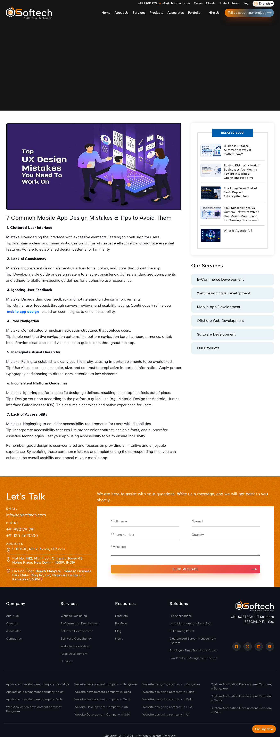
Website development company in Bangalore (105, 684)
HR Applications (181, 616)
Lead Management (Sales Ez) (190, 623)
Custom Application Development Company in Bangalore (241, 686)
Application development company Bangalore (37, 684)
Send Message (185, 569)
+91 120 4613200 (22, 535)
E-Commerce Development (220, 279)
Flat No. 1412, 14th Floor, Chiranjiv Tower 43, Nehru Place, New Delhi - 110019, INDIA (47, 560)
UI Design (67, 661)
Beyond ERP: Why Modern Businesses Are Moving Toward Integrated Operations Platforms (242, 172)
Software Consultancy (76, 638)
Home (106, 13)
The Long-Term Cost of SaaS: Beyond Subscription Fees (240, 192)
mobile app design (23, 311)
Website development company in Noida (102, 692)
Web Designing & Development (223, 293)
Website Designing (74, 616)
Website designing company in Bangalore (171, 684)
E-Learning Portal (182, 631)
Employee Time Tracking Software (194, 650)
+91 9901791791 (148, 3)
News (236, 3)
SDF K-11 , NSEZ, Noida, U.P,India (38, 549)
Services (139, 13)
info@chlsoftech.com (176, 3)
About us (122, 13)
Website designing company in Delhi (167, 699)
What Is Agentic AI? (238, 230)
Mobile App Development (218, 307)
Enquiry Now (264, 729)
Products (156, 13)
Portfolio (194, 13)
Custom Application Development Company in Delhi (241, 710)
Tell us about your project (247, 13)
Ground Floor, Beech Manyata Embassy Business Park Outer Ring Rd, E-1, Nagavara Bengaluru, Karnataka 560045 (51, 575)
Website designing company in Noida (168, 692)
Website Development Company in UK (101, 707)
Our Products (208, 348)
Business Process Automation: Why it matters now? (237, 150)
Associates (175, 13)
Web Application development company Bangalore (34, 709)
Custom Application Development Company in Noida (241, 698)
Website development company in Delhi (102, 699)
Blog (245, 3)
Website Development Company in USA (102, 714)
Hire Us (214, 13)
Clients (210, 3)
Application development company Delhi (34, 699)
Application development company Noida (35, 692)
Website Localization (75, 646)
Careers (11, 623)
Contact (224, 3)
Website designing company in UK (166, 714)
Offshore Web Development (220, 320)
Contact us (14, 638)
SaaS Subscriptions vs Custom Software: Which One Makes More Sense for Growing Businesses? (242, 214)
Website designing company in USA (167, 707)
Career (198, 3)
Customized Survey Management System (193, 641)
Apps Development (74, 654)
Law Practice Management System (194, 658)
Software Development (216, 334)
